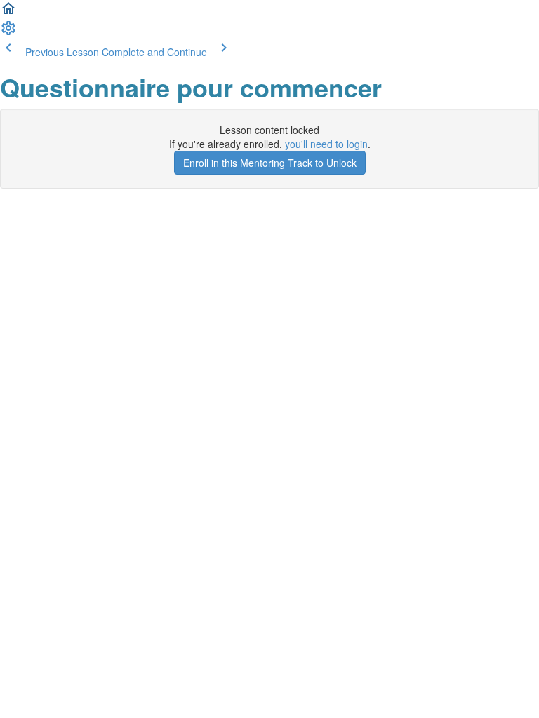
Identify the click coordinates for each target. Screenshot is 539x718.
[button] (8, 13)
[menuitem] (8, 32)
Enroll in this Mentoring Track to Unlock (270, 163)
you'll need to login (326, 144)
